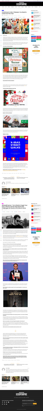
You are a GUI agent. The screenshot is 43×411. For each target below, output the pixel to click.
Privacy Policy (37, 53)
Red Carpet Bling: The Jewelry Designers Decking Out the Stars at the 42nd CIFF (9, 364)
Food (14, 173)
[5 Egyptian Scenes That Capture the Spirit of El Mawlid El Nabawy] (25, 378)
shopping (24, 173)
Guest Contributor (6, 15)
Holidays (21, 173)
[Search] (39, 7)
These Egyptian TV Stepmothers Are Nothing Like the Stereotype (15, 195)
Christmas (10, 173)
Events (3, 10)
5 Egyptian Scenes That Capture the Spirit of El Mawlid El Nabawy (25, 383)
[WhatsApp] (1, 44)
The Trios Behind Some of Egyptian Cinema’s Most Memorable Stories (5, 195)
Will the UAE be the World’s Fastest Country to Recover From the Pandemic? (22, 178)
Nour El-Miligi (8, 368)
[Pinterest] (1, 42)
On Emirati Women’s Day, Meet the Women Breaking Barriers (25, 194)
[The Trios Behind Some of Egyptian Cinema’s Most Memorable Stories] (6, 190)
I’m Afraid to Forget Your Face (19, 236)
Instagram (16, 73)
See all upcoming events (34, 31)
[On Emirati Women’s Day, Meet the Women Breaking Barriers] (25, 190)
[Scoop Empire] (21, 4)
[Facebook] (1, 37)
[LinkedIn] (1, 40)
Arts (2, 203)
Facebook (16, 106)
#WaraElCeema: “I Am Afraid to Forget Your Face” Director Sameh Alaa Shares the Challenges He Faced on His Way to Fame (8, 178)
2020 (2, 173)
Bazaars (5, 173)
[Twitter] (1, 39)
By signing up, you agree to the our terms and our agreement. (36, 53)
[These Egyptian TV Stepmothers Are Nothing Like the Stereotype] (15, 190)
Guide (18, 173)
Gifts (16, 173)
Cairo (7, 173)
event (25, 85)
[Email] (1, 45)
